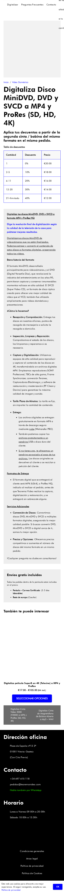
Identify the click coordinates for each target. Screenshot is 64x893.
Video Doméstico (20, 82)
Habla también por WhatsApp (26, 790)
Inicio (6, 82)
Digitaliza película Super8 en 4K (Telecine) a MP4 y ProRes (32, 685)
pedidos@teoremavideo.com (25, 784)
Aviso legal (32, 858)
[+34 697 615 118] (7, 778)
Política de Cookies (32, 873)
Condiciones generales (32, 851)
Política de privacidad (32, 866)
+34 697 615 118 (20, 778)
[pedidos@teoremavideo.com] (7, 784)
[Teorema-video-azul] (5, 4)
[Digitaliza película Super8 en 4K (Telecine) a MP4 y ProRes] (32, 625)
